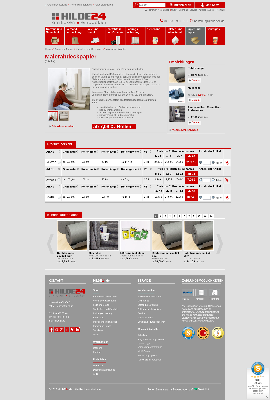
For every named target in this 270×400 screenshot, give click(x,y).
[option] (72, 242)
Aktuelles (142, 335)
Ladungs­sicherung (133, 30)
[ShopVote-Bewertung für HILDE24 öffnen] (188, 333)
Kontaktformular (145, 317)
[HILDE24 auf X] (61, 329)
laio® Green (144, 351)
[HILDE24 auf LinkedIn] (67, 329)
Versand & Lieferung (148, 305)
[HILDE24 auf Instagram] (56, 329)
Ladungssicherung (102, 313)
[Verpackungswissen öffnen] (77, 329)
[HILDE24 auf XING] (72, 329)
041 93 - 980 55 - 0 (58, 313)
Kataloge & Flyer (207, 10)
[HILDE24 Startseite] (67, 293)
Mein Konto (143, 300)
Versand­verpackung (74, 30)
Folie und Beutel (92, 30)
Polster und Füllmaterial (105, 322)
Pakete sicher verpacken (150, 359)
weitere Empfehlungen (185, 129)
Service (193, 10)
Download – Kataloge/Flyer (151, 322)
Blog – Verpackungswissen (151, 339)
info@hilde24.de (57, 320)
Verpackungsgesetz (147, 355)
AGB (95, 374)
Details (195, 80)
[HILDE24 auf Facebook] (51, 329)
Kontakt (220, 10)
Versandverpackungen (104, 300)
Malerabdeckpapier (116, 49)
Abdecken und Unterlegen (89, 49)
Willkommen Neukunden (157, 10)
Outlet (174, 10)
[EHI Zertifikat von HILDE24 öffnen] (203, 333)
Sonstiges (213, 29)
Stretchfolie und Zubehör (115, 30)
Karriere (97, 352)
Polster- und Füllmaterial (174, 30)
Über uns (183, 10)
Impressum (98, 365)
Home (48, 49)
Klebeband (153, 29)
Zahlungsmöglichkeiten (149, 309)
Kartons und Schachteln (54, 30)
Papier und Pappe (194, 30)
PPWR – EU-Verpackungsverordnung (150, 345)
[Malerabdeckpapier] (63, 120)
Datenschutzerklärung (104, 370)
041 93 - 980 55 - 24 (59, 317)
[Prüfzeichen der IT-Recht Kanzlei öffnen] (217, 333)
